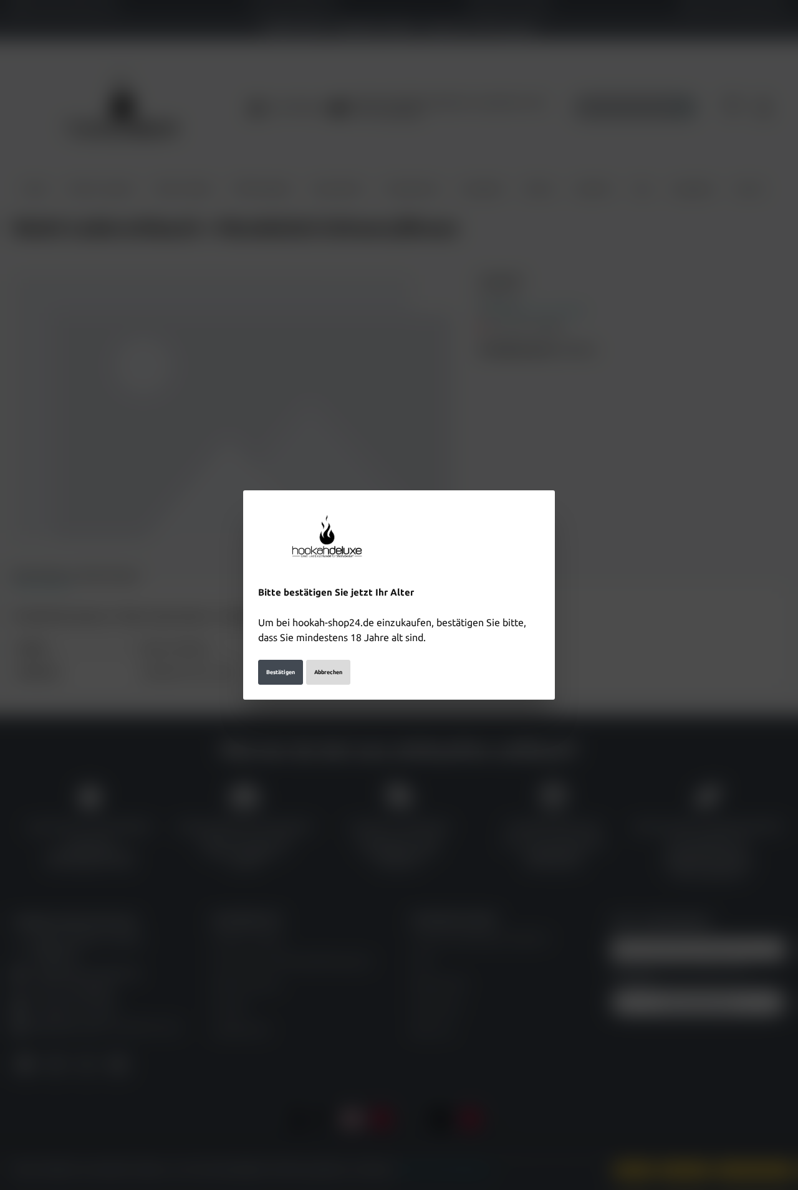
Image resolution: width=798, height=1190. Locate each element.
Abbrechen (328, 672)
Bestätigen (280, 672)
